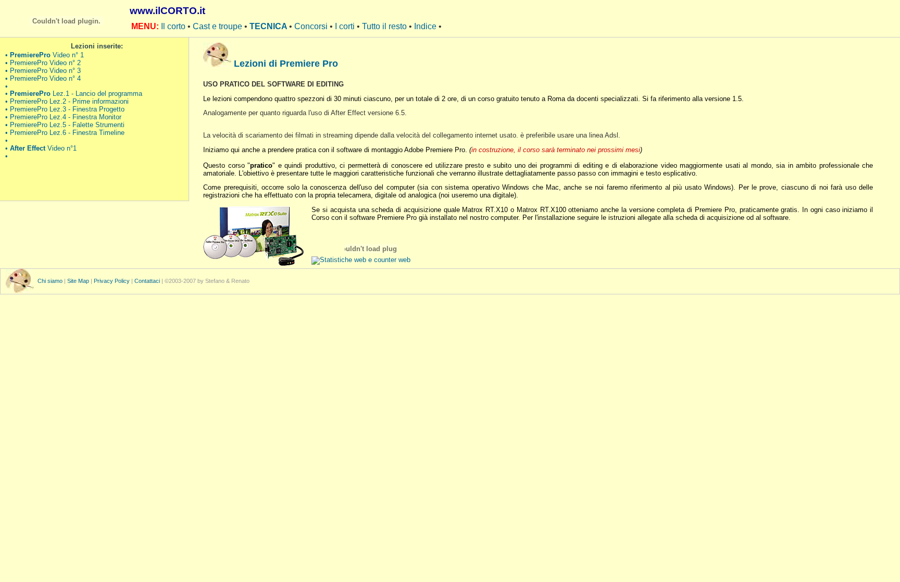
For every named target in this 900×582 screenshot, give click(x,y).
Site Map (78, 281)
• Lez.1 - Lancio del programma (73, 93)
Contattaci (147, 281)
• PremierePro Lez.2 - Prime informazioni (67, 101)
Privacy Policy (112, 281)
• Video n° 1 (44, 55)
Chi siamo (51, 281)
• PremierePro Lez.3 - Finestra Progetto (64, 109)
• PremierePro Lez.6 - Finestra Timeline (64, 133)
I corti (346, 26)
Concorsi (312, 26)
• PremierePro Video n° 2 (43, 63)
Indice (426, 26)
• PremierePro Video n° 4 (43, 78)
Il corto (174, 26)
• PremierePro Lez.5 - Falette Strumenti (64, 125)
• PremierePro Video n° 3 (43, 71)
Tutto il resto (385, 26)
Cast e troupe (218, 26)
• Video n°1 (41, 148)
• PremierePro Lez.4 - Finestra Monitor (63, 117)
